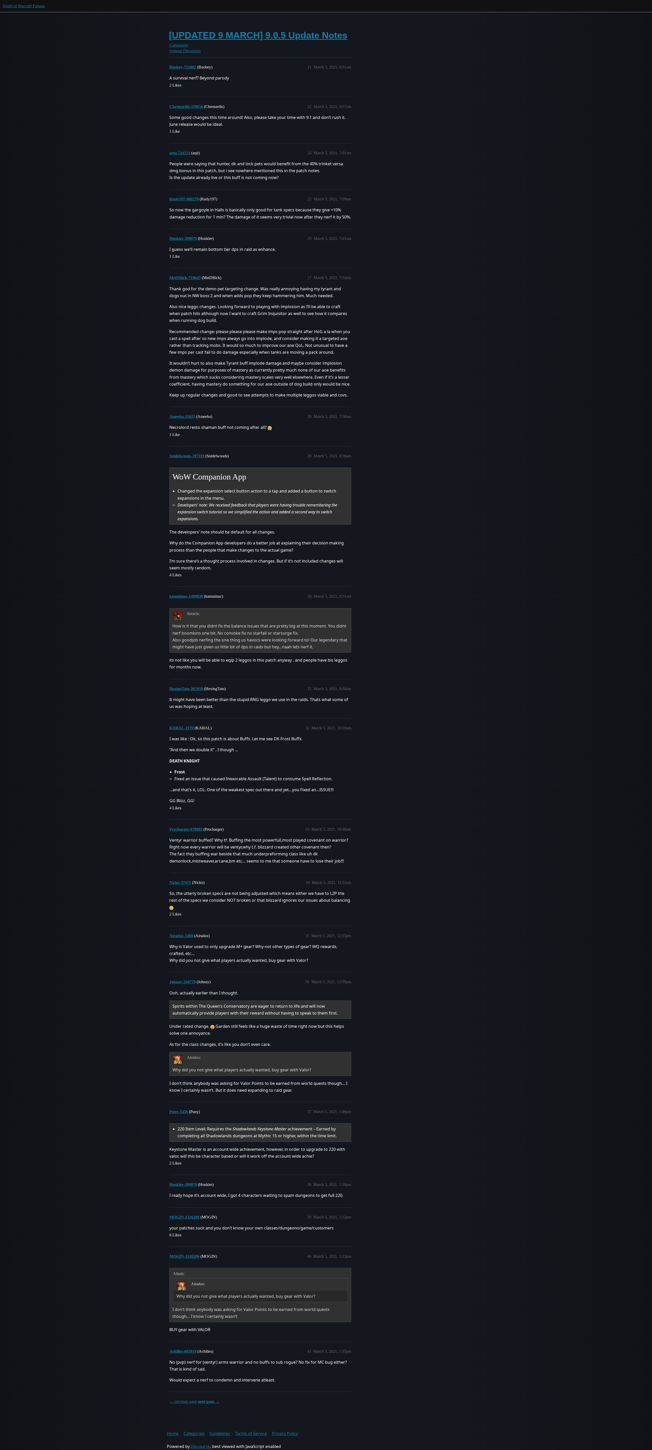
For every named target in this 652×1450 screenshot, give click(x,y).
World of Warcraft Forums (24, 6)
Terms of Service (251, 1433)
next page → (209, 1401)
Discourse (200, 1446)
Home (173, 1433)
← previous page (183, 1401)
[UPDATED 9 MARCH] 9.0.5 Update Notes (258, 35)
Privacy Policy (285, 1433)
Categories (194, 1433)
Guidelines (220, 1433)
